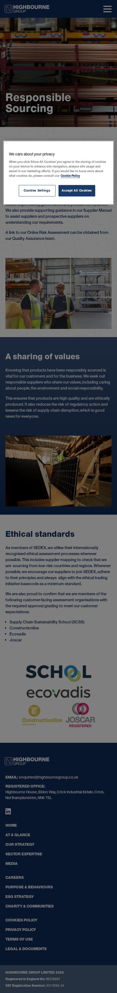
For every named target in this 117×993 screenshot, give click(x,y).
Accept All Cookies (77, 190)
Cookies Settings (37, 190)
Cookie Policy (70, 176)
